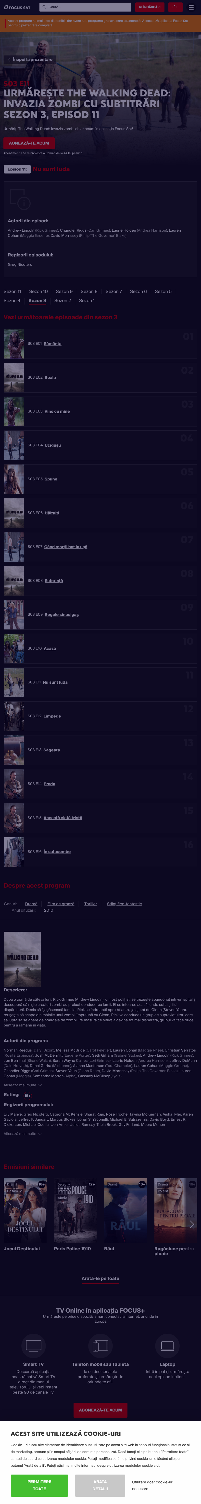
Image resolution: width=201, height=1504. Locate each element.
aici (156, 1466)
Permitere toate (39, 1485)
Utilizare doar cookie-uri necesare (152, 1485)
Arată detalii (100, 1485)
